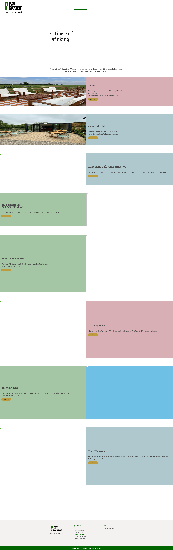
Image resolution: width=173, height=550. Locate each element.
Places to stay (123, 8)
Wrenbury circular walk (95, 8)
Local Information (56, 8)
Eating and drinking (80, 8)
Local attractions (68, 8)
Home (47, 8)
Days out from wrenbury (110, 8)
